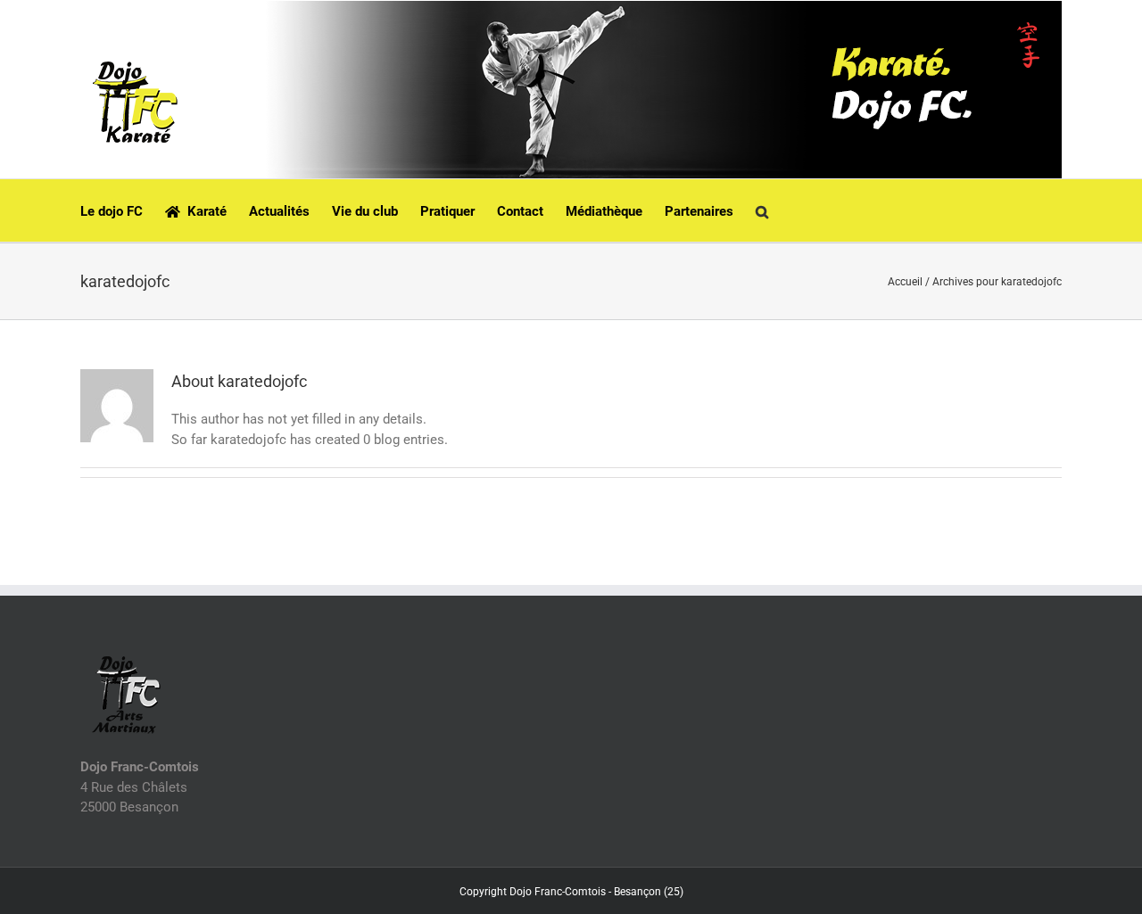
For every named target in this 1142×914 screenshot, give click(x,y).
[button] (762, 210)
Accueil (905, 282)
